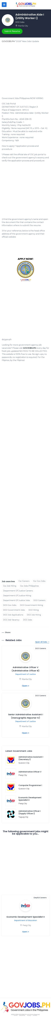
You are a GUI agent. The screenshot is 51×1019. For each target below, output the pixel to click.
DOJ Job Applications (13, 615)
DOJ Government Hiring (31, 605)
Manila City (23, 26)
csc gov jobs (39, 581)
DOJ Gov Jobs (9, 605)
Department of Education (25, 920)
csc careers (24, 581)
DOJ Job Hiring (34, 615)
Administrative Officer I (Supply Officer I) (30, 812)
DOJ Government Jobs (14, 610)
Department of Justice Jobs (16, 600)
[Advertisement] (25, 70)
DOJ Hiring (33, 610)
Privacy (29, 1015)
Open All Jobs (41, 642)
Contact (35, 1015)
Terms (15, 1015)
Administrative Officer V (30, 771)
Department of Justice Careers (18, 591)
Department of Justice (25, 674)
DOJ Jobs (19, 22)
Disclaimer (22, 1015)
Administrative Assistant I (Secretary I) (31, 758)
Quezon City (24, 763)
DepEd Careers (40, 898)
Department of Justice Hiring (17, 595)
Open (24, 686)
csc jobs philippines (29, 586)
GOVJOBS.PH (8, 41)
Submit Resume (12, 31)
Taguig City (23, 817)
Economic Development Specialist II (30, 798)
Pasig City (23, 775)
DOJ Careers (39, 600)
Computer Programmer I (30, 785)
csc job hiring (9, 586)
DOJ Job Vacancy (11, 620)
